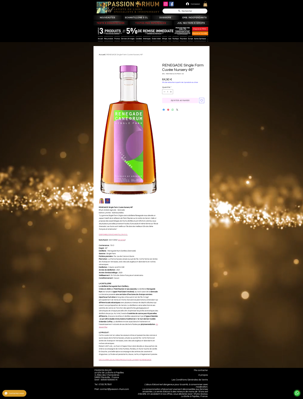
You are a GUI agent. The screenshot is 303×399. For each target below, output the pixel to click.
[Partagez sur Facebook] (163, 109)
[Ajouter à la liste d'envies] (201, 100)
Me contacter (201, 370)
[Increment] (171, 91)
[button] (205, 4)
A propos (203, 375)
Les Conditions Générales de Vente (190, 380)
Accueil (102, 55)
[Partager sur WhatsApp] (172, 109)
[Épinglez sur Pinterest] (168, 109)
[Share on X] (177, 109)
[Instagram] (165, 4)
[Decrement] (164, 91)
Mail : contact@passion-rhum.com (111, 389)
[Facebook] (171, 4)
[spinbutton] (167, 91)
